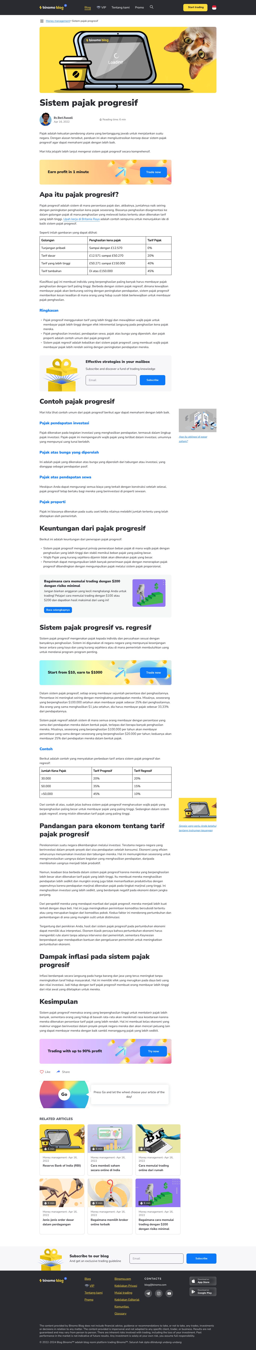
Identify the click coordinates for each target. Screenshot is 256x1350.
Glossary (120, 1314)
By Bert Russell (63, 117)
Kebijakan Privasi (126, 1286)
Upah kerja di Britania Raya (81, 219)
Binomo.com (123, 1279)
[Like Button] (42, 1072)
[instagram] (158, 1293)
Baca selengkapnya (58, 610)
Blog (88, 7)
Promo (139, 7)
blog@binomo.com (155, 1285)
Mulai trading (123, 1293)
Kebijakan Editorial (127, 1300)
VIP (103, 7)
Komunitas (122, 1307)
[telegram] (148, 1293)
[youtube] (169, 1293)
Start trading (196, 7)
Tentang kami (120, 7)
